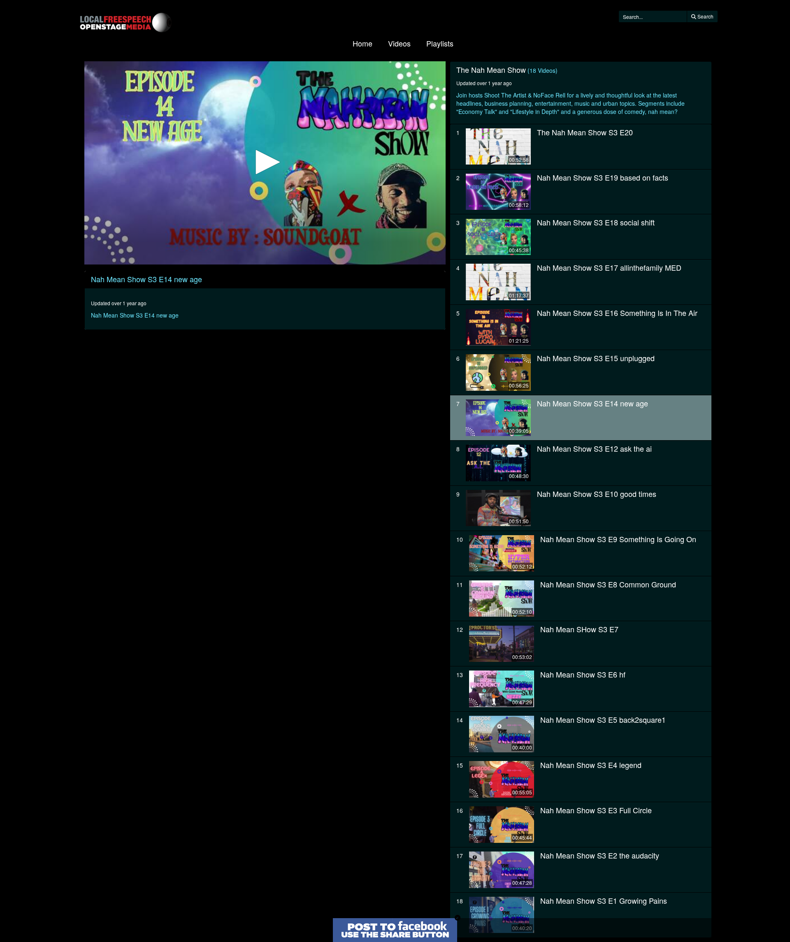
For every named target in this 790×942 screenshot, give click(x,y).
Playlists (439, 43)
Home (362, 43)
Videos (399, 43)
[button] (265, 162)
